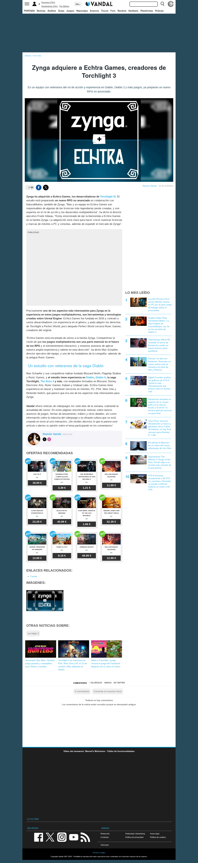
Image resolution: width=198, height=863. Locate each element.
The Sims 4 (47, 381)
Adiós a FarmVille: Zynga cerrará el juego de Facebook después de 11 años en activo (105, 663)
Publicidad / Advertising (135, 834)
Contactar (105, 837)
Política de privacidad (134, 837)
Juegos (70, 10)
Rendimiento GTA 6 (49, 6)
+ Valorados (95, 683)
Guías (61, 10)
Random (122, 10)
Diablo (90, 377)
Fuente (33, 576)
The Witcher (64, 6)
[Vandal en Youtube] (74, 837)
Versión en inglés (99, 853)
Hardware (133, 10)
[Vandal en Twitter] (50, 837)
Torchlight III (108, 196)
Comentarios (80, 683)
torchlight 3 (33, 633)
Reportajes (82, 10)
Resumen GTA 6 (48, 2)
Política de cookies (158, 837)
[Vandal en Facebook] (38, 837)
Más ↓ (77, 4)
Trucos (104, 10)
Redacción (105, 834)
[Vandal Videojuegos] (99, 3)
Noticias (41, 10)
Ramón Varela (150, 186)
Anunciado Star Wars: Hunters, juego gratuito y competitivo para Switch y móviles (40, 663)
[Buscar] (162, 4)
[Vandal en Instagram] (62, 837)
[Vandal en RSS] (85, 837)
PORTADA (29, 10)
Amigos (108, 683)
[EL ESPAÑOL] (171, 4)
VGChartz (105, 845)
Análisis (51, 10)
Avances (94, 10)
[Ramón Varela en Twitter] (44, 439)
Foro (112, 10)
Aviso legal (154, 834)
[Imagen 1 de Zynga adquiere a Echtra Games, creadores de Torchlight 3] (44, 600)
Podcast (159, 10)
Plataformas (146, 10)
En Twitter (119, 683)
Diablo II (101, 377)
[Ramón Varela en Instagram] (49, 439)
